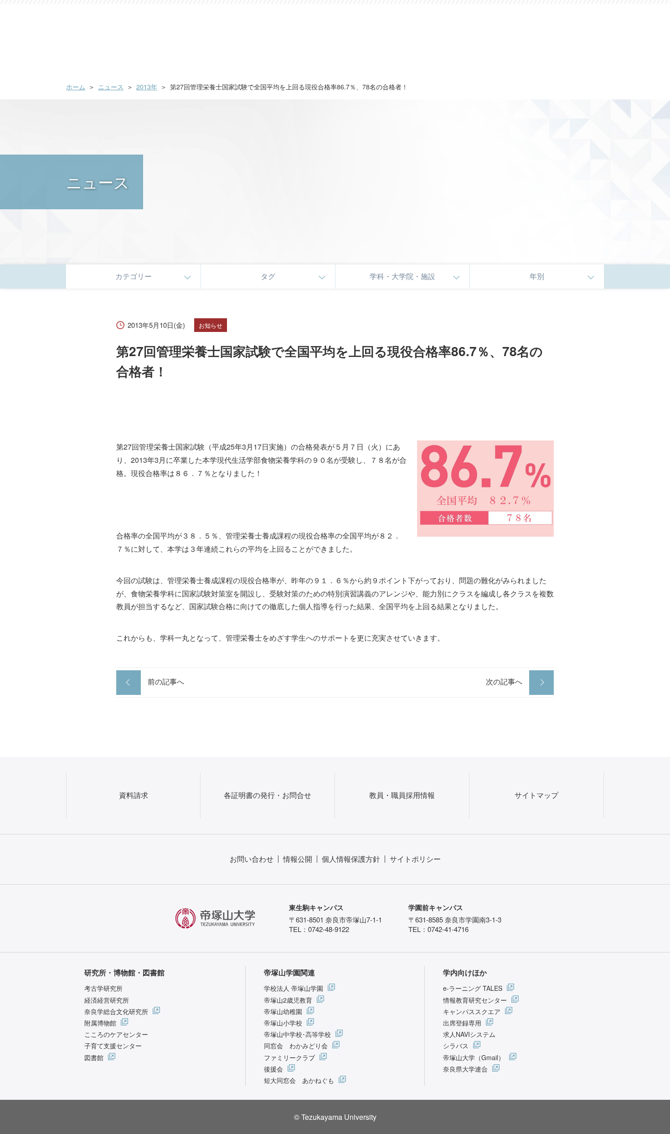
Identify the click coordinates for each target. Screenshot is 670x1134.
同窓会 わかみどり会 (296, 1045)
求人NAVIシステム (469, 1034)
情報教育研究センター (475, 1000)
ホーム (75, 86)
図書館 (93, 1057)
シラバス (456, 1045)
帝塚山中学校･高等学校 (297, 1034)
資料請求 (133, 795)
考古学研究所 (103, 988)
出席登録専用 (462, 1022)
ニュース (111, 86)
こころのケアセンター (116, 1034)
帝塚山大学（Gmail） (474, 1057)
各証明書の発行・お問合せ (267, 795)
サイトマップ (536, 795)
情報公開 (297, 859)
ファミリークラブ (289, 1057)
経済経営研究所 (106, 1000)
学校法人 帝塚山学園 (293, 988)
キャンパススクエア (471, 1011)
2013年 (146, 86)
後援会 (273, 1068)
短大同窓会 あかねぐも (299, 1080)
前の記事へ (166, 681)
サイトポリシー (415, 859)
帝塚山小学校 (283, 1022)
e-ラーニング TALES (472, 988)
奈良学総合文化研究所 (116, 1011)
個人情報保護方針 (351, 859)
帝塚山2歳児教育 (288, 1000)
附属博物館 (100, 1022)
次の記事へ (504, 681)
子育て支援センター (113, 1045)
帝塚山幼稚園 (283, 1011)
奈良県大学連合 (465, 1068)
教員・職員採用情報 (402, 795)
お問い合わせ (251, 859)
